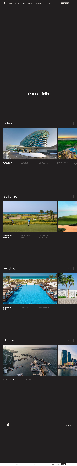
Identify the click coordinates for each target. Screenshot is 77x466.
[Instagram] (66, 425)
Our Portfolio (23, 3)
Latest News (49, 3)
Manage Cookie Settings (56, 464)
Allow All (63, 464)
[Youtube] (70, 425)
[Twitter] (64, 425)
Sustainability (30, 3)
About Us (11, 3)
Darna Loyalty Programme (40, 3)
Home (36, 89)
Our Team (17, 3)
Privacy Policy (34, 464)
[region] (38, 464)
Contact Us (64, 3)
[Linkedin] (68, 425)
